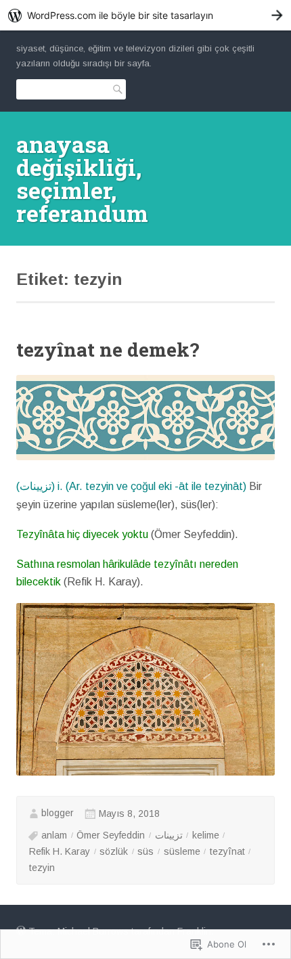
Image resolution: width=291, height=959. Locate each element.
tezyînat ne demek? (107, 349)
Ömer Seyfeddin (110, 835)
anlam (54, 835)
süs (145, 851)
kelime (205, 835)
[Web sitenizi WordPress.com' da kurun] (145, 15)
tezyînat (227, 851)
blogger (57, 812)
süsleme (182, 851)
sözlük (113, 851)
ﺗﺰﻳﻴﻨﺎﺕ (169, 835)
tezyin (42, 867)
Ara (115, 89)
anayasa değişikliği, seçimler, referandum (82, 178)
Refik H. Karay (59, 851)
